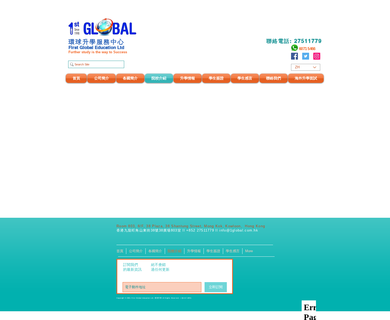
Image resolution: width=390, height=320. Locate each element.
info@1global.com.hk (238, 230)
